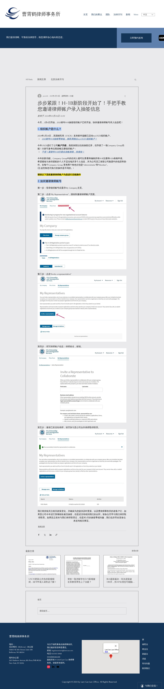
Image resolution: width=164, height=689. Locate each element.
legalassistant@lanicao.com (62, 650)
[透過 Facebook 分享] (39, 535)
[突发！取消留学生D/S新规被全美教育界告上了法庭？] (82, 565)
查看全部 (135, 551)
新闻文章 (41, 79)
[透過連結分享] (56, 535)
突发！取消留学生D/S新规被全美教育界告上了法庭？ (81, 580)
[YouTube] (57, 666)
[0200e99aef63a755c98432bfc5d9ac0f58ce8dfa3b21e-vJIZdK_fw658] (48, 666)
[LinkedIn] (53, 666)
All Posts (29, 79)
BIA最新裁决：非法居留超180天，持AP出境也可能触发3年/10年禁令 (120, 580)
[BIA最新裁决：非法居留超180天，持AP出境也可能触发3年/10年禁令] (121, 565)
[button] (135, 79)
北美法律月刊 (57, 79)
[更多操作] (125, 95)
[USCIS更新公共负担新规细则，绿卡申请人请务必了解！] (43, 565)
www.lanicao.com (53, 657)
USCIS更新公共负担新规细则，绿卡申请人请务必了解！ (43, 580)
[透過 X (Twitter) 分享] (44, 535)
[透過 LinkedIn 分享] (50, 535)
